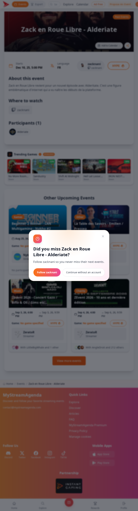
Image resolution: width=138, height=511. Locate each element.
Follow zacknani (47, 272)
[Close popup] (103, 236)
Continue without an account (83, 272)
